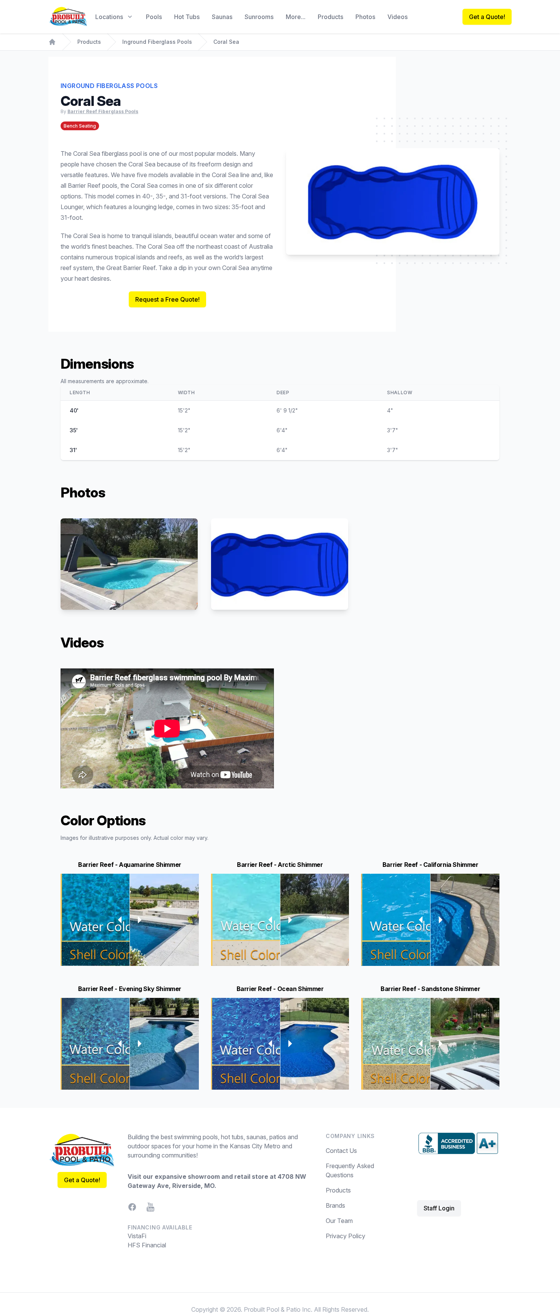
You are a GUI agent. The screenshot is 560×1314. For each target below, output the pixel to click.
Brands (335, 1205)
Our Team (339, 1220)
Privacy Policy (345, 1236)
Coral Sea (226, 41)
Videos (397, 17)
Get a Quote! (487, 17)
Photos (365, 17)
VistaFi (137, 1236)
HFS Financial (147, 1245)
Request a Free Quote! (167, 299)
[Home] (52, 42)
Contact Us (341, 1150)
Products (330, 17)
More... (296, 17)
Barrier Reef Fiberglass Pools (102, 111)
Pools (154, 17)
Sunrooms (259, 17)
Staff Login (439, 1208)
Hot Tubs (187, 17)
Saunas (222, 17)
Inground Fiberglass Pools (157, 41)
